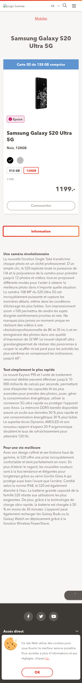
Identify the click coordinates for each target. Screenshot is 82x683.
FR (52, 6)
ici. (47, 658)
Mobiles (41, 18)
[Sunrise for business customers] (16, 6)
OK (37, 672)
